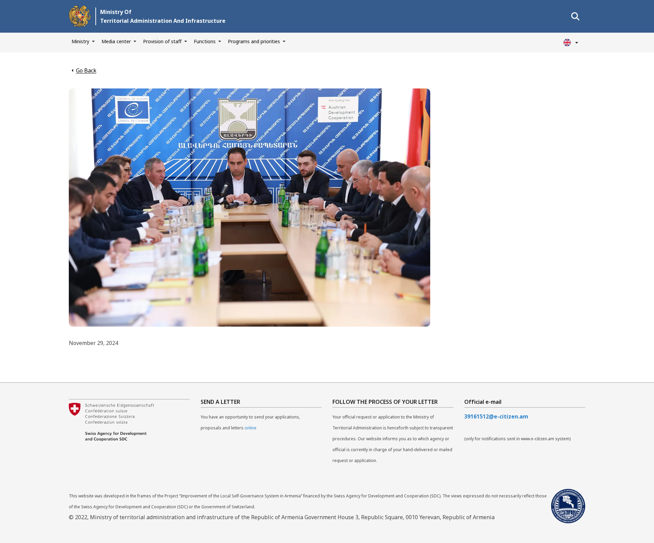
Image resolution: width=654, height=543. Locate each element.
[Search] (575, 16)
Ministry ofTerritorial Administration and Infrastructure (162, 16)
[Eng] (571, 42)
